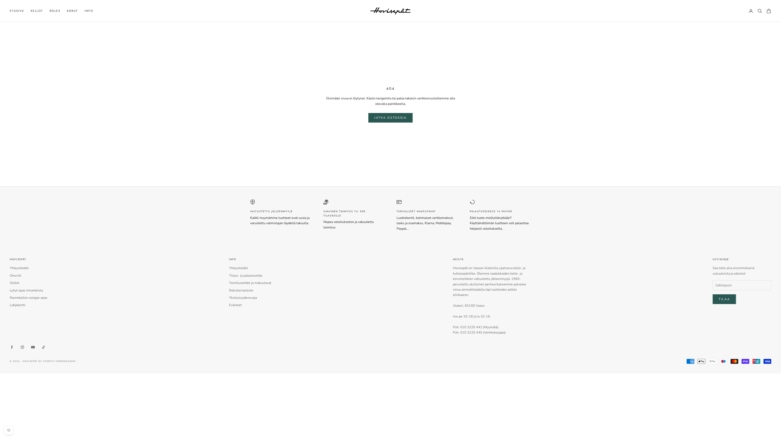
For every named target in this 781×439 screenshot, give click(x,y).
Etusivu (17, 11)
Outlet (14, 283)
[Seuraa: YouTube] (33, 347)
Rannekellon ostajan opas (28, 298)
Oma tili (15, 275)
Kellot (37, 11)
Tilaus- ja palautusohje (245, 275)
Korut (72, 11)
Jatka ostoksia (390, 118)
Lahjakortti (17, 305)
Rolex (55, 11)
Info (89, 11)
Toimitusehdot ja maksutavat (250, 283)
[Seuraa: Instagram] (22, 347)
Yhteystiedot (19, 268)
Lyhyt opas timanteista (26, 290)
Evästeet (235, 305)
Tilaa (724, 299)
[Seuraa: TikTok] (43, 347)
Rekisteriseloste (241, 290)
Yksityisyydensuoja (243, 298)
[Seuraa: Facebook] (12, 347)
